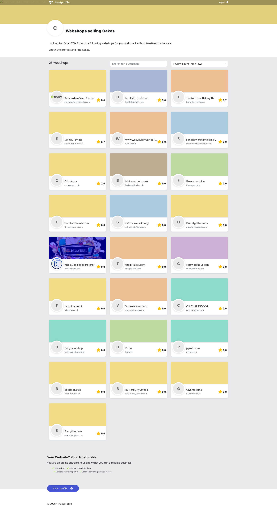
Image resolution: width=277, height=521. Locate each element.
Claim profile (60, 488)
